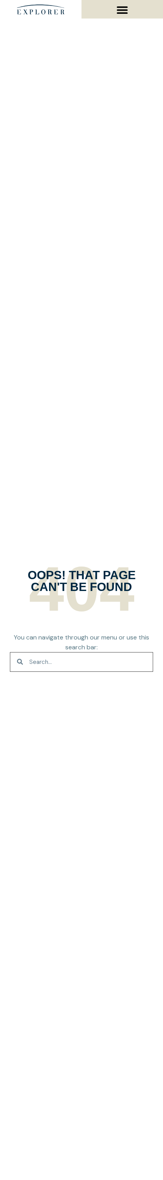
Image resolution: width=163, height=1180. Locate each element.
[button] (122, 10)
